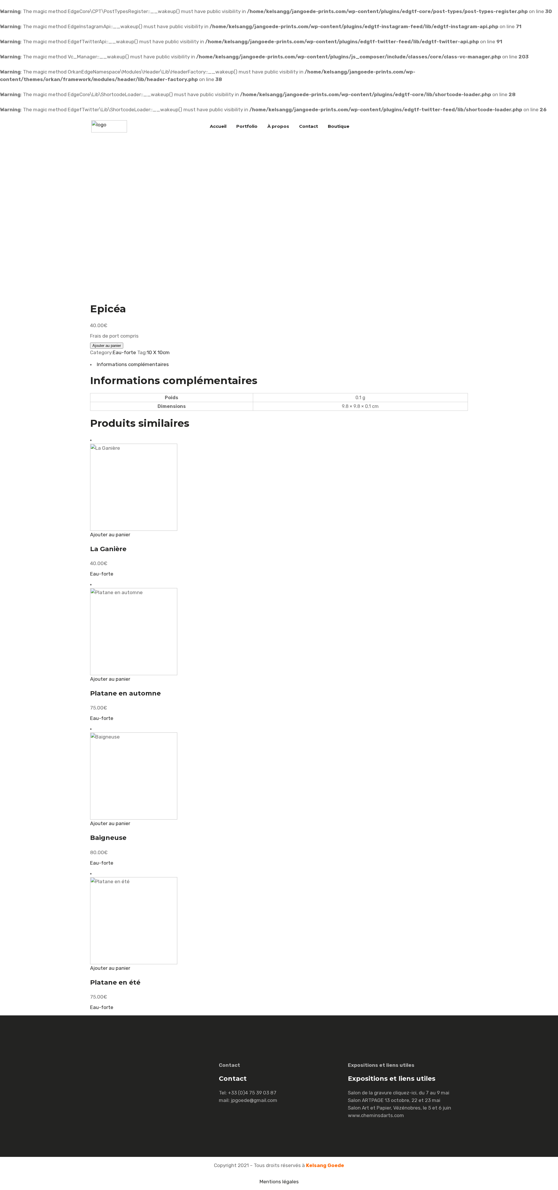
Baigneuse (108, 838)
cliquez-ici (404, 1093)
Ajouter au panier (106, 345)
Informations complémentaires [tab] (133, 364)
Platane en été (115, 982)
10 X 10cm (158, 352)
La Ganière (108, 549)
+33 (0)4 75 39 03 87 (252, 1093)
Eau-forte (124, 352)
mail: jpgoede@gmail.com (248, 1100)
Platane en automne (125, 693)
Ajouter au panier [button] (110, 534)
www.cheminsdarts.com (376, 1115)
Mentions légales (279, 1181)
